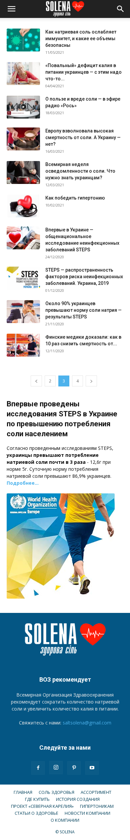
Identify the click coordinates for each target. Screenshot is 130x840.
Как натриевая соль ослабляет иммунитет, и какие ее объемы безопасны (80, 38)
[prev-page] (36, 381)
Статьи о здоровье (36, 813)
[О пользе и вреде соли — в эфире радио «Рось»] (23, 107)
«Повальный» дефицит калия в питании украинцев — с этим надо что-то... (83, 72)
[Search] (120, 9)
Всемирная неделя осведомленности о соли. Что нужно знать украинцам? (80, 171)
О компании (65, 820)
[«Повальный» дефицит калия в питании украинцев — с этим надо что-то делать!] (23, 73)
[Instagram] (56, 767)
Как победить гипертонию (75, 198)
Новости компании (87, 813)
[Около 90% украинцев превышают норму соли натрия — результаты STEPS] (23, 311)
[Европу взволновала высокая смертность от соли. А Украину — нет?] (23, 138)
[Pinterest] (74, 768)
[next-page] (91, 381)
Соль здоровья (56, 792)
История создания (78, 799)
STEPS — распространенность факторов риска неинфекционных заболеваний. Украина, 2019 (84, 276)
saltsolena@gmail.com (87, 722)
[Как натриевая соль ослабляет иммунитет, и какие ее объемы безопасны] (23, 40)
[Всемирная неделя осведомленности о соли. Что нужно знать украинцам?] (23, 172)
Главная (23, 792)
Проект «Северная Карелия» (42, 806)
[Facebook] (38, 768)
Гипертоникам (97, 806)
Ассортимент (96, 792)
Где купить (37, 799)
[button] (11, 9)
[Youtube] (92, 768)
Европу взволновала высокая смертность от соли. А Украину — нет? (83, 137)
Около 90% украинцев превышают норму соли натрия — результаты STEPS (83, 310)
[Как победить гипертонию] (23, 206)
